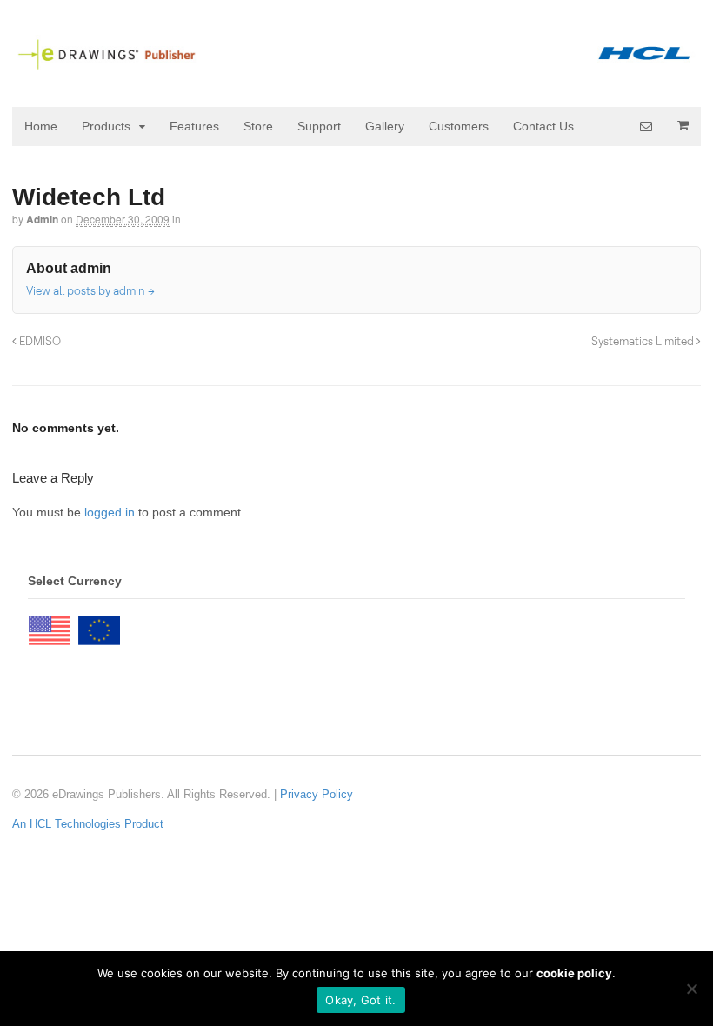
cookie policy (574, 973)
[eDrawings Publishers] (356, 62)
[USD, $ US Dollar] (49, 626)
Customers (459, 126)
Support (319, 126)
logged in (109, 512)
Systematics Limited (643, 341)
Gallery (384, 126)
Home (40, 126)
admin (42, 219)
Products (106, 126)
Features (194, 126)
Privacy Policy (316, 794)
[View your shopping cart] (682, 125)
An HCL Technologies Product (87, 823)
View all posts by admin (90, 290)
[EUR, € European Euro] (99, 626)
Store (258, 126)
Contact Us (543, 126)
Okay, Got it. (360, 1000)
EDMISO (39, 341)
